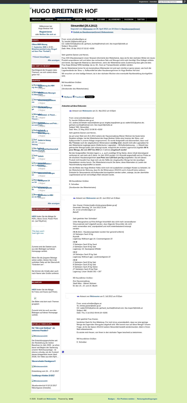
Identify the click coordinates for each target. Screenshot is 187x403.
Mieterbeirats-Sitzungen (47, 93)
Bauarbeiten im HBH (45, 195)
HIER (34, 216)
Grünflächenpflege (45, 107)
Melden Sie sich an (48, 34)
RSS (63, 352)
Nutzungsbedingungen (147, 399)
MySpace (68, 97)
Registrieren (143, 2)
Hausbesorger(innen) (130, 29)
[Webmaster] (65, 31)
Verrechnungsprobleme (47, 100)
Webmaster (88, 29)
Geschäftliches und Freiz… (48, 123)
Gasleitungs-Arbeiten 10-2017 (43, 375)
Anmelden (153, 2)
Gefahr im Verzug (44, 140)
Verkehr (41, 156)
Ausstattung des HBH (46, 86)
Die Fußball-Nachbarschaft (48, 149)
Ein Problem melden (126, 399)
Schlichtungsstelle (45, 188)
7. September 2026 (39, 47)
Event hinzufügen (42, 57)
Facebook (79, 97)
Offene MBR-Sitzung (39, 44)
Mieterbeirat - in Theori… (47, 115)
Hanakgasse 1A (44, 181)
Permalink (70, 111)
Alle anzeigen (54, 60)
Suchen (185, 2)
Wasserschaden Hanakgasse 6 (43, 361)
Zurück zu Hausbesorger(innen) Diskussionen (93, 32)
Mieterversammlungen (46, 173)
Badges (111, 399)
